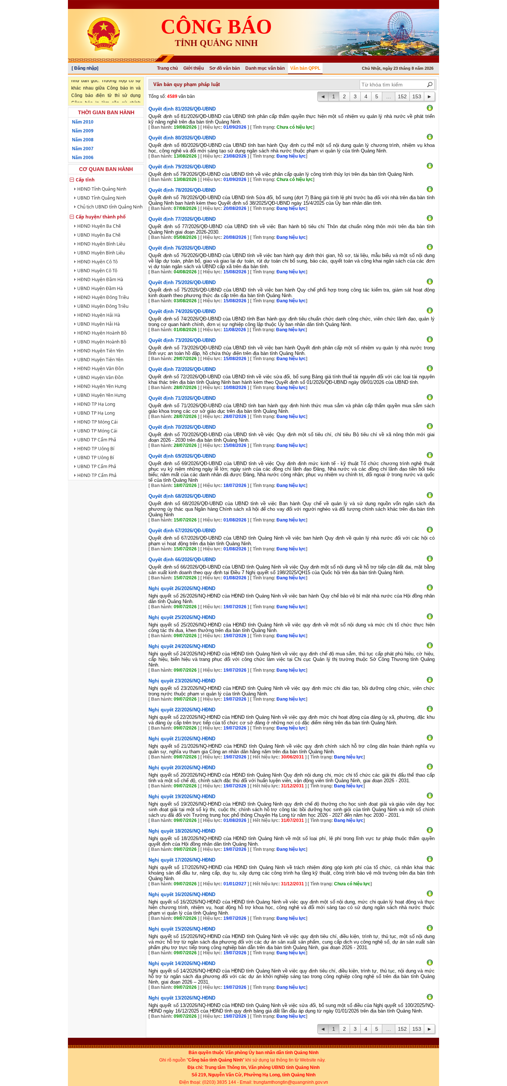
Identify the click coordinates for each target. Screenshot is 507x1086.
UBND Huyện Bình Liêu (101, 253)
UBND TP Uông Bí (95, 457)
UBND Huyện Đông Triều (102, 306)
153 (416, 96)
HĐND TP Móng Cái (97, 422)
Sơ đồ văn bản (224, 68)
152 (402, 96)
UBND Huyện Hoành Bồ (101, 342)
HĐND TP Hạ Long (96, 404)
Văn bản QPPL (305, 68)
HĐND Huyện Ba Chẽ (99, 226)
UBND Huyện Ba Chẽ (99, 235)
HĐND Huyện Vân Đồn (100, 368)
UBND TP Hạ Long (96, 413)
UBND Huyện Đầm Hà (100, 288)
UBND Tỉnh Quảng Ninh (101, 198)
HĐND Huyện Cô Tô (97, 262)
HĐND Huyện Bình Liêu (101, 244)
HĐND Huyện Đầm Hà (100, 279)
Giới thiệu (193, 68)
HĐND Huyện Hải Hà (98, 315)
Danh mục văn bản (265, 68)
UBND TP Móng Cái (97, 431)
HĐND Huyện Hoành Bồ (102, 333)
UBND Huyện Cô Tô (97, 270)
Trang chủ (167, 68)
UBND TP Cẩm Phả (96, 440)
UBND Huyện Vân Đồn (100, 377)
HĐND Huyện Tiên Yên (100, 351)
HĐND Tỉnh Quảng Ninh (101, 189)
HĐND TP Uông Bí (95, 448)
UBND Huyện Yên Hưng (101, 395)
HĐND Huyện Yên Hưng (101, 386)
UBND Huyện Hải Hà (98, 324)
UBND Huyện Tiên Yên (100, 359)
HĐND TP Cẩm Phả (97, 475)
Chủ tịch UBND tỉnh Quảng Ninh (110, 207)
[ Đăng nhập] (85, 68)
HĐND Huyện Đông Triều (103, 297)
